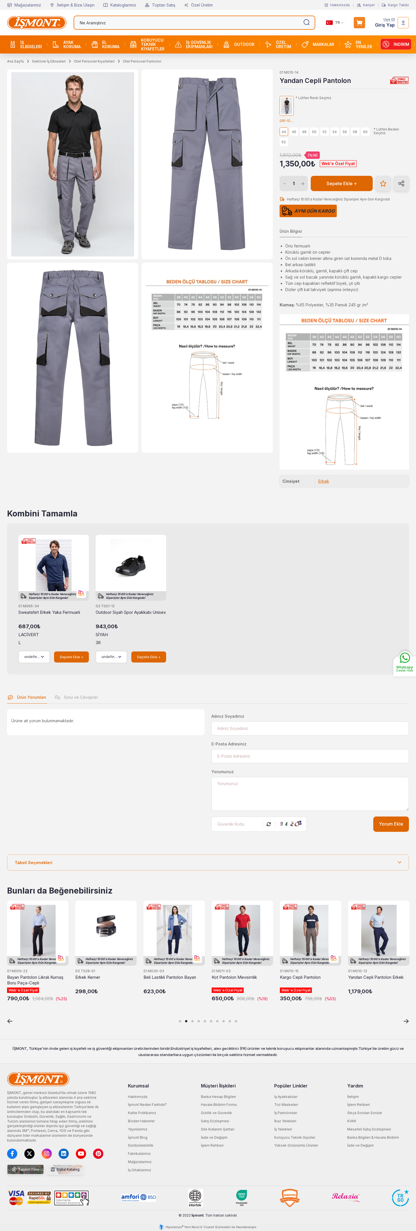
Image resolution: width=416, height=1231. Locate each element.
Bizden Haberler (141, 1121)
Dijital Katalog (68, 1169)
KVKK (351, 1121)
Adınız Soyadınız (227, 716)
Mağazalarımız (27, 5)
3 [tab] (192, 1021)
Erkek (323, 481)
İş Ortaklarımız (139, 1170)
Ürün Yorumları (31, 697)
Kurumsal (138, 1086)
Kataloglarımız (123, 5)
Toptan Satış (163, 5)
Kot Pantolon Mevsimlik (234, 977)
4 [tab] (199, 1021)
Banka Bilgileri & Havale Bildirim (373, 1137)
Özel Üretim (202, 5)
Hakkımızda (340, 5)
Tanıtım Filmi (28, 1169)
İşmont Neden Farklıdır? (147, 1104)
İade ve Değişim (214, 1137)
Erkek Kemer (87, 977)
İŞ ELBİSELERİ (31, 44)
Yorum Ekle (391, 824)
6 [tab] (211, 1021)
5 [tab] (205, 1021)
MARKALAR (323, 44)
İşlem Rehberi (212, 1145)
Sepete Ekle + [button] (342, 183)
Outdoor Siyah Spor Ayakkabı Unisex (131, 612)
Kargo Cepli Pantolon (300, 977)
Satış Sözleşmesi (215, 1121)
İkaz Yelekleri (285, 1121)
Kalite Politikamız (142, 1113)
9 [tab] (230, 1021)
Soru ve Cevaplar (80, 697)
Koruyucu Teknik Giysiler (294, 1137)
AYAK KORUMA (72, 44)
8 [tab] (223, 1021)
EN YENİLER (364, 44)
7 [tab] (217, 1021)
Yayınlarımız (137, 1129)
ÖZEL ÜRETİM (283, 44)
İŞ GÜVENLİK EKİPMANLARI (199, 44)
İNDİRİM (401, 44)
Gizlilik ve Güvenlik (216, 1113)
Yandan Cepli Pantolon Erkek (376, 977)
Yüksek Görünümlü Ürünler (296, 1145)
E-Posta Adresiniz (228, 743)
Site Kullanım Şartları (217, 1129)
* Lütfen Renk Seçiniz (313, 98)
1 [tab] (180, 1021)
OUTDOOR (244, 44)
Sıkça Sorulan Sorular (364, 1113)
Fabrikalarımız (139, 1153)
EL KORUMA (110, 44)
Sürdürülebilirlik (140, 1145)
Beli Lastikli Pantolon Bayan (169, 977)
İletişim (353, 1097)
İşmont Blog (137, 1137)
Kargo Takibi (398, 5)
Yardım (355, 1086)
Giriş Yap (385, 25)
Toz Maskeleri (286, 1104)
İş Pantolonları (285, 1113)
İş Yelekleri (283, 1129)
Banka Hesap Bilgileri (218, 1097)
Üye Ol (389, 20)
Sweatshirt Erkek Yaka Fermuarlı (49, 612)
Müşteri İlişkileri (218, 1086)
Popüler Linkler (291, 1086)
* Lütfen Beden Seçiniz (386, 131)
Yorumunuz (222, 771)
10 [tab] (236, 1021)
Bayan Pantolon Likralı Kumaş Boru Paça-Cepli (35, 980)
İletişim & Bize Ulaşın (76, 5)
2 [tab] (186, 1021)
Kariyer (369, 5)
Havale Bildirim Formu (219, 1104)
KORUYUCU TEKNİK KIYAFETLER (152, 44)
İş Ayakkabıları (285, 1097)
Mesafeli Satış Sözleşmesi (369, 1129)
